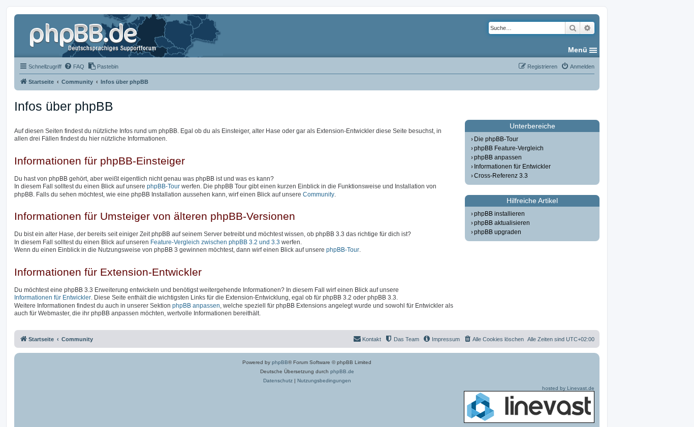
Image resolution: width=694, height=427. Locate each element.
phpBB (280, 362)
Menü (577, 50)
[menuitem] (74, 66)
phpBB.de (342, 371)
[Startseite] (94, 35)
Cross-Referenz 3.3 (501, 175)
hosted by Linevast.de (568, 388)
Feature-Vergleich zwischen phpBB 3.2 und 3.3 (215, 242)
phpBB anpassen (196, 305)
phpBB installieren (499, 213)
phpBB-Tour (163, 186)
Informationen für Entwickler (52, 297)
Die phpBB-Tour (496, 139)
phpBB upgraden (497, 232)
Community (318, 194)
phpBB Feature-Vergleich (509, 148)
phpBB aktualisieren (502, 222)
